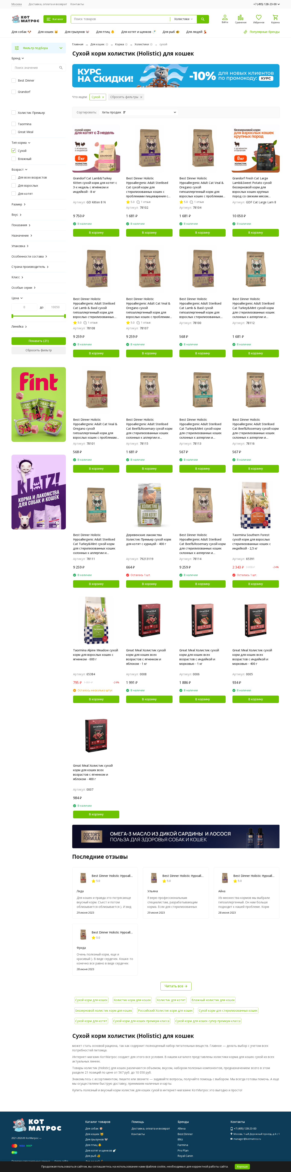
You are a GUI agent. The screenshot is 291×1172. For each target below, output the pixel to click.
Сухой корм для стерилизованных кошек (228, 1010)
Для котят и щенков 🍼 (138, 32)
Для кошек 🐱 (48, 32)
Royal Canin (185, 1156)
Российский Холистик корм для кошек (165, 1010)
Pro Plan (183, 1150)
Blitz (180, 1139)
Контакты (77, 4)
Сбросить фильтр (39, 350)
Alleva (182, 1128)
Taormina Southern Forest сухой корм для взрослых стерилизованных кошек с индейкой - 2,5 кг (251, 541)
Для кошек (97, 44)
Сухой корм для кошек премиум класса (141, 1021)
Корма (119, 44)
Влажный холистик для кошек (213, 1000)
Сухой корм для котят (91, 1021)
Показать (35, 341)
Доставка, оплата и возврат (48, 4)
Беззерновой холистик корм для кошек (103, 1010)
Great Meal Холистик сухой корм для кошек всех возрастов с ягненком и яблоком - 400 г (93, 772)
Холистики (142, 44)
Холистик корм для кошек (132, 1000)
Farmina (183, 1145)
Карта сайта (61, 1161)
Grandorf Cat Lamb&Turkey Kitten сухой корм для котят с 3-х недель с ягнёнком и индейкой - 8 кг (95, 185)
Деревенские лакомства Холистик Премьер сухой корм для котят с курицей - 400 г (148, 539)
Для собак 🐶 (21, 32)
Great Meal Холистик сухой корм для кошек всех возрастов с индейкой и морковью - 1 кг (199, 657)
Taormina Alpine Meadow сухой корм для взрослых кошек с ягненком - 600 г (95, 654)
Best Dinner (185, 1134)
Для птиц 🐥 (105, 32)
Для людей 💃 (196, 32)
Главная (77, 44)
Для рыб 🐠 (171, 32)
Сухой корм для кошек (91, 1000)
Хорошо (242, 1166)
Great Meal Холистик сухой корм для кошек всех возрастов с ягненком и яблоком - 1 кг (146, 657)
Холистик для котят (171, 1000)
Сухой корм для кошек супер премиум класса (208, 1021)
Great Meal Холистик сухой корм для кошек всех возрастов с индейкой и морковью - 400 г (252, 657)
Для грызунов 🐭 (77, 32)
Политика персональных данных (31, 1161)
